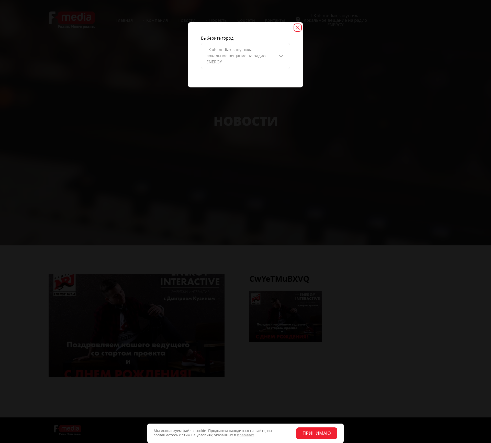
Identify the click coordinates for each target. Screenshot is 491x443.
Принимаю (317, 433)
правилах (245, 435)
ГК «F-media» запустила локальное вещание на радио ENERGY (236, 55)
